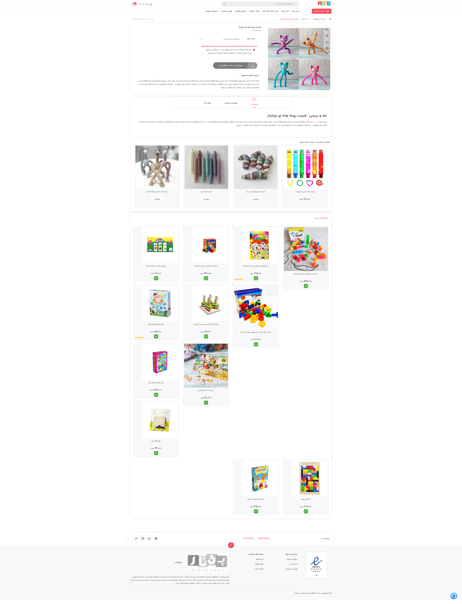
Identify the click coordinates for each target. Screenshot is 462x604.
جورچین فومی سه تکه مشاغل (156, 266)
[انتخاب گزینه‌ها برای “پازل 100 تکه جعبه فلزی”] (206, 403)
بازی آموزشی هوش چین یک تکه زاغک (255, 266)
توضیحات (254, 104)
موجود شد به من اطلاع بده (230, 65)
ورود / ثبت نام (144, 4)
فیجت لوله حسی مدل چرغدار (304, 192)
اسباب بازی (314, 122)
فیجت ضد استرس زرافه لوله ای (156, 192)
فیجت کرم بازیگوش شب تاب (255, 192)
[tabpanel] (316, 564)
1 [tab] (316, 575)
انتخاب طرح (251, 39)
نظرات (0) (207, 103)
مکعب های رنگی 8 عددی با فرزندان (205, 266)
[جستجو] (224, 4)
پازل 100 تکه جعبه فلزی (205, 390)
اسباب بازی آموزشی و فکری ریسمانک (305, 274)
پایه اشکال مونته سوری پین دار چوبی (206, 324)
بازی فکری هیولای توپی (155, 383)
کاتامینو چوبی (305, 499)
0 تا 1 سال (306, 19)
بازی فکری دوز (155, 441)
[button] (306, 286)
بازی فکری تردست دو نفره (255, 499)
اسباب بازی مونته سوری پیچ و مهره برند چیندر (255, 332)
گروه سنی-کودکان (319, 19)
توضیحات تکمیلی (230, 103)
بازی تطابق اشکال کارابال (156, 324)
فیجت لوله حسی (206, 192)
